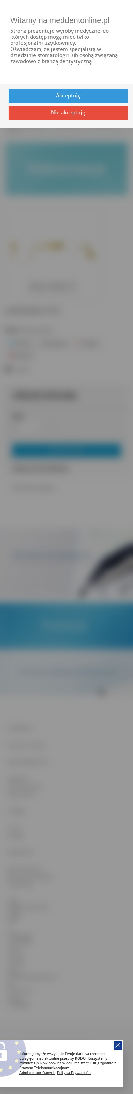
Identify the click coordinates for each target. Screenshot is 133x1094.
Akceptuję (68, 95)
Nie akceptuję (68, 112)
